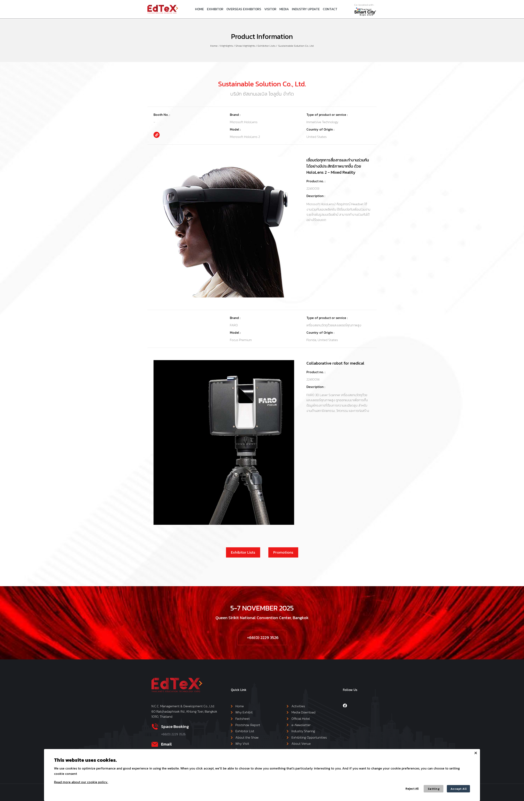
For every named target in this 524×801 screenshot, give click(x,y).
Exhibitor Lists (243, 552)
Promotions (283, 552)
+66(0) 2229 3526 (263, 637)
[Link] (157, 135)
